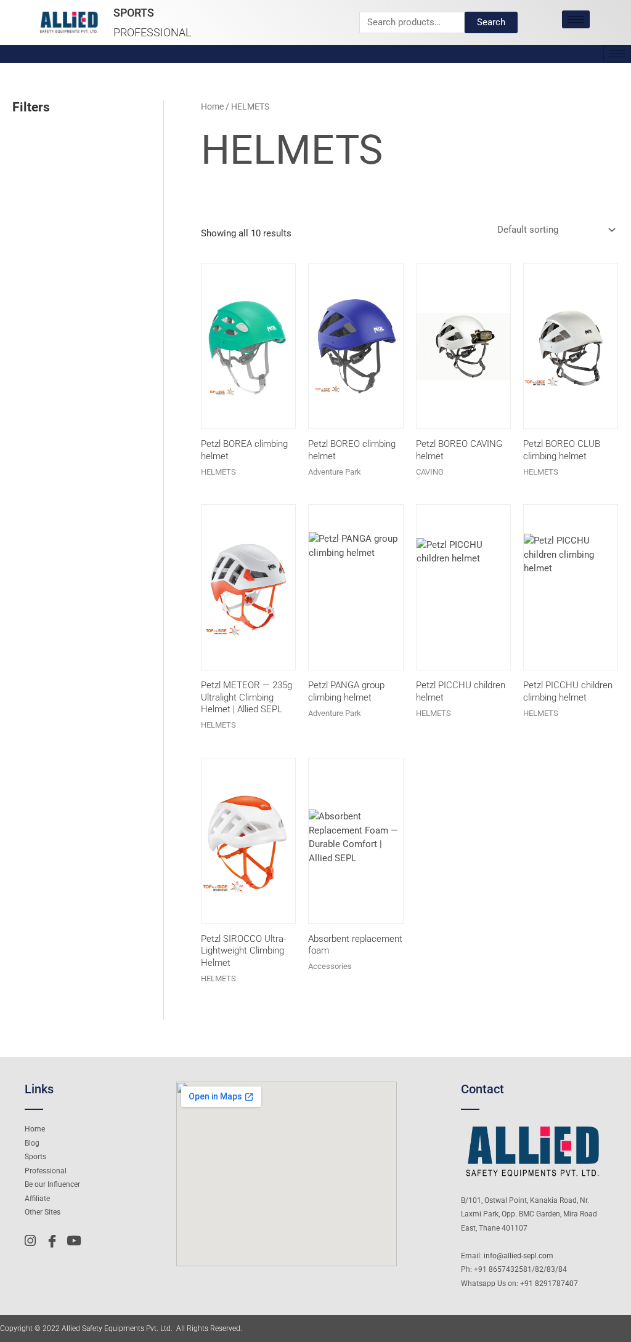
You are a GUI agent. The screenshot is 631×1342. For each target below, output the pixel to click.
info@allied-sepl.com (518, 1256)
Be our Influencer (52, 1184)
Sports (133, 12)
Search (491, 22)
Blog (32, 1143)
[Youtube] (76, 1241)
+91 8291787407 (549, 1283)
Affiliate (37, 1198)
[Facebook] (55, 1241)
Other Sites (42, 1212)
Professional (152, 32)
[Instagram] (34, 1241)
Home (212, 106)
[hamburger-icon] (576, 19)
